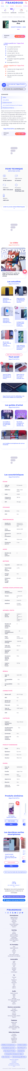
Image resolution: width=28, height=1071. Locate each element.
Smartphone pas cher (9, 1048)
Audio (14, 991)
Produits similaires (8, 107)
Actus (2, 6)
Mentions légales (14, 1059)
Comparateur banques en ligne (14, 1054)
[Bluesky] (22, 913)
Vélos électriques (14, 1032)
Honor (14, 952)
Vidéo (4, 97)
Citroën (14, 964)
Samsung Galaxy (14, 924)
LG (14, 978)
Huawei (14, 920)
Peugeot (14, 968)
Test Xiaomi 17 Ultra (9, 1051)
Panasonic (14, 980)
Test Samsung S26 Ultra (19, 1057)
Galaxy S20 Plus (11, 817)
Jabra (14, 995)
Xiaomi (14, 927)
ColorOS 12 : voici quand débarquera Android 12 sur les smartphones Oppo (7, 320)
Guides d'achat (7, 102)
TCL (14, 985)
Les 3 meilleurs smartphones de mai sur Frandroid (14, 444)
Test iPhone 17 (21, 1048)
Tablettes (14, 1020)
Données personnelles (14, 1065)
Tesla (14, 970)
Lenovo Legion (14, 934)
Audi (14, 961)
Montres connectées (14, 1007)
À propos (14, 1061)
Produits (10, 17)
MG (14, 966)
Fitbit (14, 1011)
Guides (12, 6)
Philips (14, 981)
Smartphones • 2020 (18, 27)
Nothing (14, 998)
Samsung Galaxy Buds (14, 999)
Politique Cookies (14, 1063)
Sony (14, 984)
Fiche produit (11, 862)
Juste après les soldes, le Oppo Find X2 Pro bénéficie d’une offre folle (21, 347)
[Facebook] (10, 913)
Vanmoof (14, 1042)
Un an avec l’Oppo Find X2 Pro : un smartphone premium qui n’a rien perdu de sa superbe (7, 344)
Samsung (14, 982)
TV (14, 975)
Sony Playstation (14, 940)
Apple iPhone (14, 917)
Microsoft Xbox (14, 936)
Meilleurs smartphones (8, 1045)
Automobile (14, 959)
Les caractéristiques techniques (12, 105)
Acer (14, 946)
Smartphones (17, 17)
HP (14, 953)
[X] (5, 913)
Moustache (14, 1038)
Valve (14, 941)
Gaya (14, 1037)
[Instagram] (8, 913)
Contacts (14, 1062)
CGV (14, 1066)
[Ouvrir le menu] (2, 2)
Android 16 (21, 1051)
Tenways (14, 1041)
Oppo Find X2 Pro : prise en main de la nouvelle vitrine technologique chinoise (21, 376)
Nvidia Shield (14, 938)
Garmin (14, 1013)
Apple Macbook (14, 948)
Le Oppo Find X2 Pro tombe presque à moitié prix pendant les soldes (20, 324)
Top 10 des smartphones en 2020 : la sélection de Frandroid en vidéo (20, 423)
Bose (14, 994)
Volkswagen (14, 972)
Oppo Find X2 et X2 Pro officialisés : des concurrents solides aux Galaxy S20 (13, 397)
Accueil (4, 17)
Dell (14, 949)
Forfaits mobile (22, 1045)
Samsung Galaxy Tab (14, 1027)
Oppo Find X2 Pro (9, 128)
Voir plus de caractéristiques (14, 207)
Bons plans (19, 6)
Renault (14, 969)
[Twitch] (18, 913)
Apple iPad (14, 1022)
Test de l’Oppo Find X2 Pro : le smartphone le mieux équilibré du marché (7, 376)
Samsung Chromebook (14, 956)
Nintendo (14, 937)
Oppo (24, 17)
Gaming (14, 930)
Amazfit (14, 1009)
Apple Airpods (14, 993)
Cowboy (14, 1034)
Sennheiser (14, 1001)
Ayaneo (14, 933)
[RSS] (13, 913)
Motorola (14, 921)
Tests (7, 6)
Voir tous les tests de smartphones (15, 872)
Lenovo (14, 950)
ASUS (14, 932)
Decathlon (14, 1035)
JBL (14, 997)
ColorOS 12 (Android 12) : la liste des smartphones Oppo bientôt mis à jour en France (7, 300)
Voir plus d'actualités (13, 354)
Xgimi (14, 986)
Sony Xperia (14, 925)
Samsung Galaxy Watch (14, 1015)
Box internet (6, 1057)
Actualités (6, 100)
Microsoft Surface (14, 954)
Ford (14, 965)
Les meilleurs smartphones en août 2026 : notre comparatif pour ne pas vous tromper (7, 423)
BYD (14, 962)
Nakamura (14, 1039)
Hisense (14, 977)
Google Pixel (14, 918)
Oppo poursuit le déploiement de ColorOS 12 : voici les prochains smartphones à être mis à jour (21, 300)
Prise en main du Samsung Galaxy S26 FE (10, 858)
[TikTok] (20, 913)
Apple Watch (14, 1010)
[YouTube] (15, 913)
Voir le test (11, 821)
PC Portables (14, 944)
